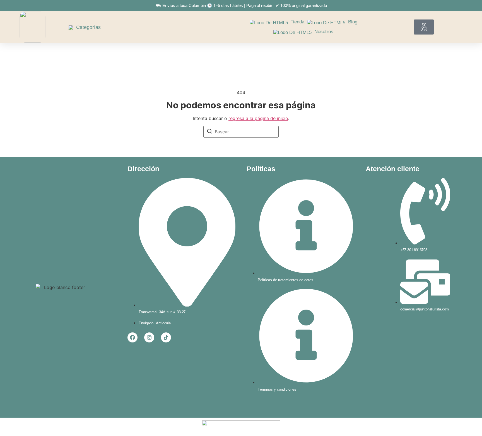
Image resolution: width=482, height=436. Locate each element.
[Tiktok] (166, 337)
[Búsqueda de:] (241, 132)
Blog (352, 22)
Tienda (297, 22)
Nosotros (323, 31)
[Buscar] (209, 132)
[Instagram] (149, 337)
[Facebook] (132, 337)
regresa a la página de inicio (258, 118)
